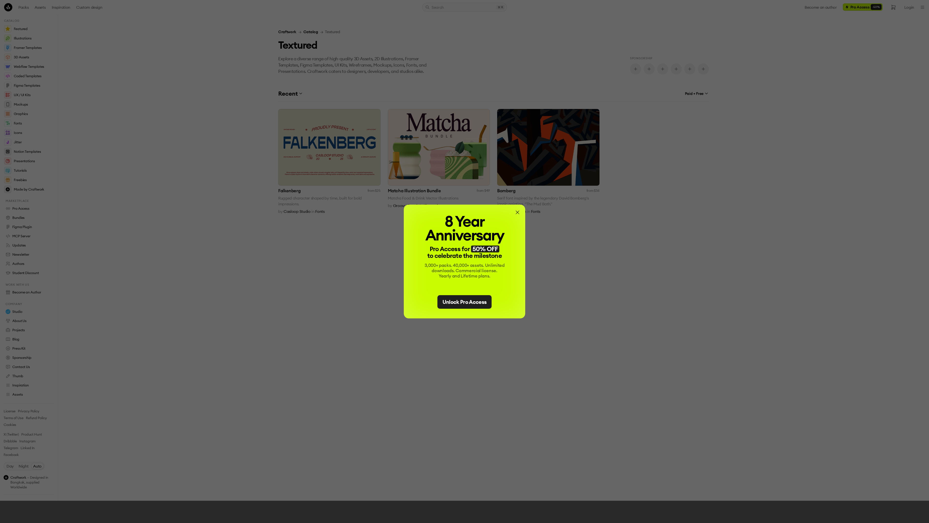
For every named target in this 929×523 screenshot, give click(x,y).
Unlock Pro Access (464, 302)
